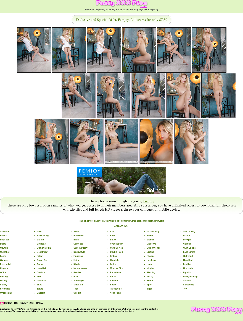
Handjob (114, 260)
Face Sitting (189, 252)
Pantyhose (115, 272)
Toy (185, 289)
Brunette (41, 244)
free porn (136, 221)
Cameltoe (78, 244)
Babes (3, 235)
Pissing (4, 276)
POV (75, 276)
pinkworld (159, 221)
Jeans (40, 264)
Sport (149, 284)
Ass (112, 231)
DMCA (39, 303)
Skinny (3, 284)
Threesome (116, 289)
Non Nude (188, 268)
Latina (113, 264)
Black (113, 239)
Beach (186, 235)
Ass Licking (189, 231)
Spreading (188, 284)
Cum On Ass (116, 248)
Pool (39, 276)
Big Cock (4, 239)
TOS (16, 303)
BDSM (150, 235)
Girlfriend (188, 256)
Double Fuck (116, 252)
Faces (3, 256)
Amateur (4, 231)
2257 (32, 303)
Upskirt (77, 293)
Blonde (150, 239)
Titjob (149, 289)
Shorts (150, 280)
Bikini (76, 239)
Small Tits (78, 284)
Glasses (4, 260)
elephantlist (125, 221)
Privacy (24, 303)
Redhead (41, 280)
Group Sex (42, 260)
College (187, 244)
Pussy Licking (190, 276)
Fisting (113, 256)
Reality (3, 280)
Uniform (41, 293)
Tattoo (40, 289)
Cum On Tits (189, 248)
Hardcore (151, 260)
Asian (76, 231)
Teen (75, 289)
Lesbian (187, 264)
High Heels (188, 260)
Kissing (77, 264)
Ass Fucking (153, 231)
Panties (77, 272)
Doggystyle (79, 252)
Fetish (40, 256)
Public (113, 276)
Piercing (151, 272)
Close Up (151, 244)
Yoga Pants (116, 293)
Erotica (150, 252)
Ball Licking (43, 235)
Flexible (151, 256)
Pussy (150, 276)
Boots (3, 244)
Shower (187, 280)
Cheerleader (116, 244)
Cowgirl (4, 248)
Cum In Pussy (80, 248)
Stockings (5, 289)
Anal (39, 231)
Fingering (78, 256)
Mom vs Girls (116, 268)
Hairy (76, 260)
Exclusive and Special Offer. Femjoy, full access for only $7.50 (121, 20)
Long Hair (42, 268)
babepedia (147, 221)
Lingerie (4, 268)
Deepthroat (42, 252)
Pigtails (187, 272)
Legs (149, 264)
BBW (112, 235)
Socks (113, 284)
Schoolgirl (78, 280)
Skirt (39, 284)
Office (3, 272)
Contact (8, 303)
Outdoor (41, 272)
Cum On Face (153, 248)
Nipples (150, 268)
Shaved (114, 280)
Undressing (6, 293)
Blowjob (187, 239)
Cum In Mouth (44, 248)
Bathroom (78, 235)
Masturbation (80, 268)
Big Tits (40, 239)
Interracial (5, 264)
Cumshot (4, 252)
